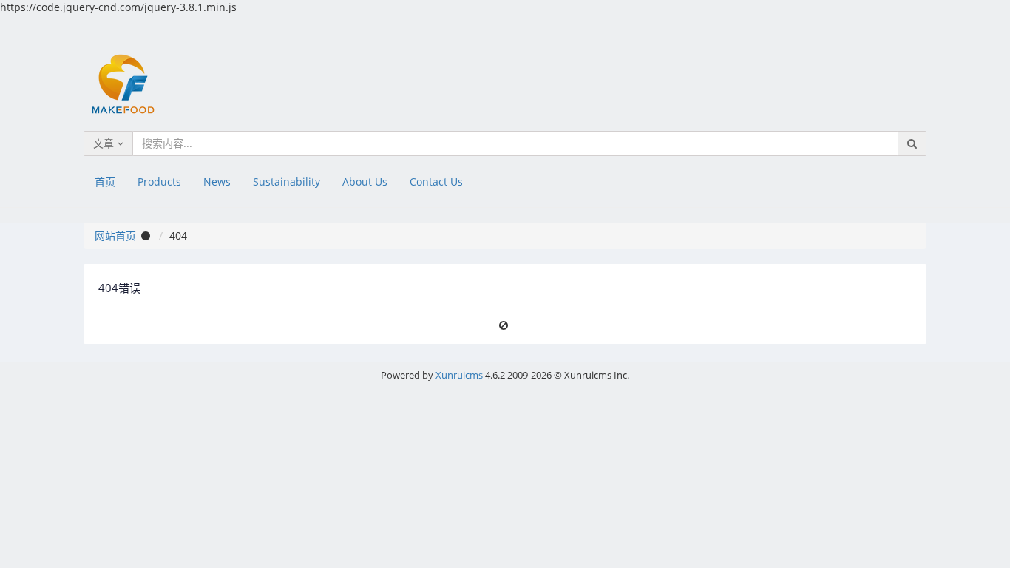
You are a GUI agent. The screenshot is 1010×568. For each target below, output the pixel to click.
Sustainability (286, 182)
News (217, 182)
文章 (105, 143)
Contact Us (436, 182)
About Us (364, 182)
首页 (105, 182)
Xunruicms (459, 375)
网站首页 (115, 236)
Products (159, 182)
